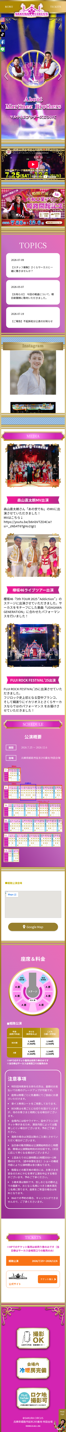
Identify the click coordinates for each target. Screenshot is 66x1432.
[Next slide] (59, 76)
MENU (9, 6)
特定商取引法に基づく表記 (33, 1426)
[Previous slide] (6, 76)
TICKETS (55, 6)
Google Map (35, 927)
